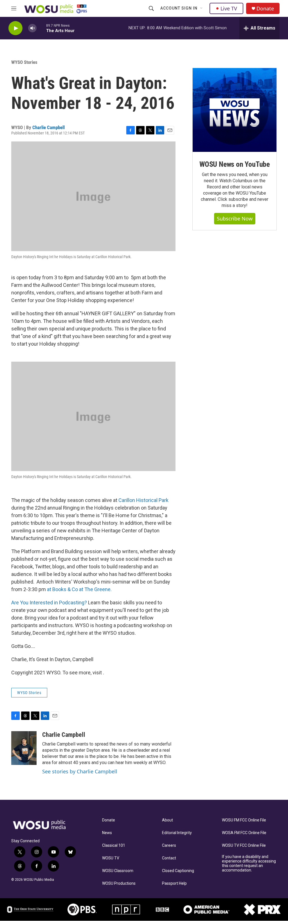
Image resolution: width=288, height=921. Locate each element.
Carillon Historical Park (143, 500)
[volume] (32, 28)
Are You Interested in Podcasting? (49, 602)
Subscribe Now (235, 218)
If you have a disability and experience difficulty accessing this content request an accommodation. (249, 863)
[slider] (41, 28)
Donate (265, 9)
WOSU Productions (119, 883)
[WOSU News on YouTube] (234, 110)
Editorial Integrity (177, 833)
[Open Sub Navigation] (201, 8)
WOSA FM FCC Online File (244, 833)
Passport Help (174, 883)
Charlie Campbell (48, 127)
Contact (169, 858)
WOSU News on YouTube (234, 164)
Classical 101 (113, 845)
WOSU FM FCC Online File (244, 820)
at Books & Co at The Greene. (79, 589)
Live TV (228, 8)
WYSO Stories (24, 62)
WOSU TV (110, 858)
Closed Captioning (178, 871)
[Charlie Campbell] (24, 748)
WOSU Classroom (117, 871)
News (107, 833)
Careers (169, 845)
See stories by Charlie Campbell (79, 771)
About (167, 820)
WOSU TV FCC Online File (244, 845)
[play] (15, 28)
